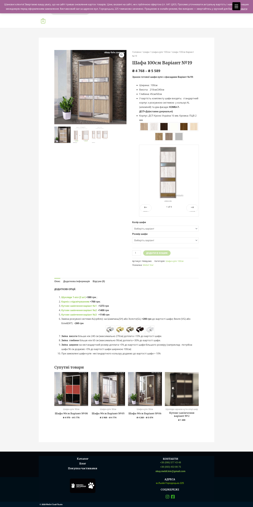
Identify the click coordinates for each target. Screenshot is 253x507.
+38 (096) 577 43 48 (170, 462)
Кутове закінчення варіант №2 (79, 310)
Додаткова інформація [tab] (76, 281)
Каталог (82, 458)
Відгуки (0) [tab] (99, 281)
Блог (82, 463)
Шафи (146, 51)
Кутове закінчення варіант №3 (79, 314)
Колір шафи (139, 222)
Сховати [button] (242, 8)
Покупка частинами (82, 468)
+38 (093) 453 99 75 (170, 467)
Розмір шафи (140, 234)
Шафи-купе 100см (160, 51)
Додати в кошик (157, 253)
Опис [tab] (57, 281)
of (169, 206)
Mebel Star (148, 265)
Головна (136, 51)
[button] (121, 55)
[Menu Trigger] (236, 6)
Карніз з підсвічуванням (75, 301)
